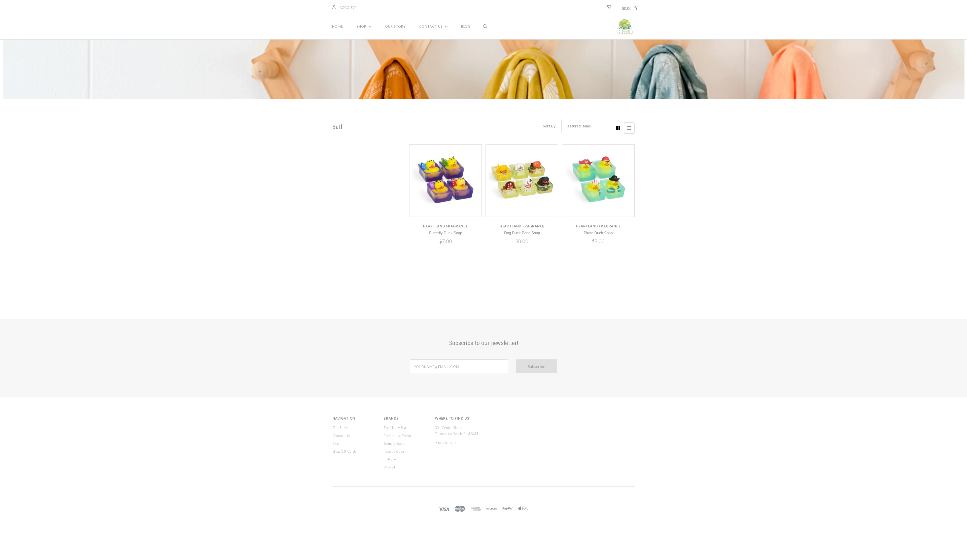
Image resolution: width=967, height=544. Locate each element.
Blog (466, 26)
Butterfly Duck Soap (445, 233)
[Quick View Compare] (445, 181)
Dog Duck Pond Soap (522, 233)
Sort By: (550, 126)
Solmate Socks (394, 443)
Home (337, 26)
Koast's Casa (394, 451)
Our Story (395, 26)
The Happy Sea (395, 427)
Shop (362, 26)
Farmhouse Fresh (397, 435)
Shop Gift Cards (344, 451)
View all (389, 467)
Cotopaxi (390, 459)
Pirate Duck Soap (598, 233)
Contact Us (431, 26)
